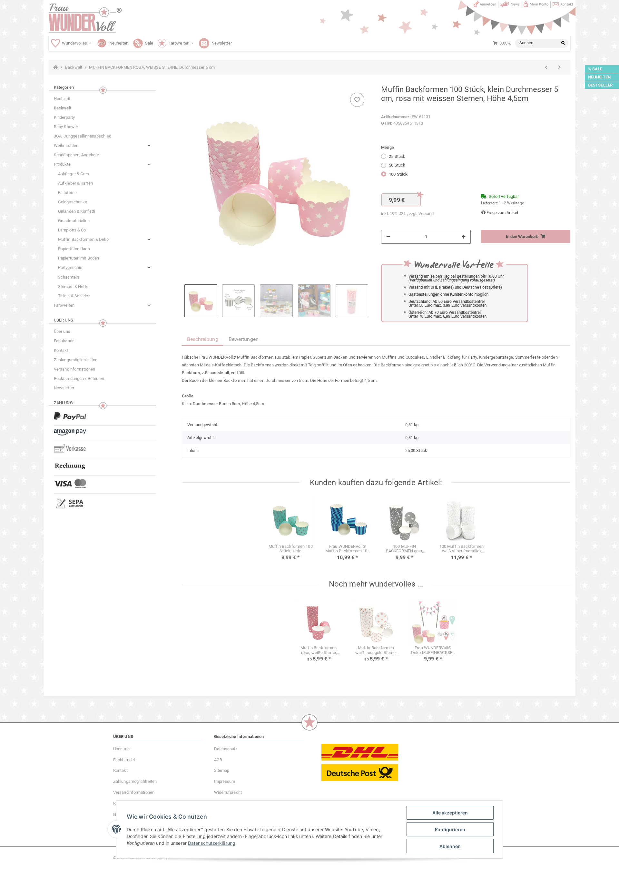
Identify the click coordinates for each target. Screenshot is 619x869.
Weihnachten (66, 145)
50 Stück (397, 165)
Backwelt (62, 108)
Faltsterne (67, 192)
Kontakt (566, 4)
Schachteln (68, 277)
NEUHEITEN (599, 77)
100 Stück (398, 174)
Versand (426, 213)
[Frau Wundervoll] (85, 18)
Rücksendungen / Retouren (79, 378)
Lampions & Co (72, 230)
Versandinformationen (74, 369)
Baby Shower (66, 126)
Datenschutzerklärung (211, 843)
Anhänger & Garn (73, 173)
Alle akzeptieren (450, 812)
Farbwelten (64, 305)
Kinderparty (64, 117)
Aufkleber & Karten (75, 183)
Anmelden (488, 4)
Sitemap (222, 770)
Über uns (62, 331)
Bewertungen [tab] (244, 339)
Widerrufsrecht (228, 792)
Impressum (224, 781)
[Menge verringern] (388, 237)
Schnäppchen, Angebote (76, 154)
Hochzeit (62, 98)
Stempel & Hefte (73, 286)
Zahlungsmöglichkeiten (75, 359)
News (515, 4)
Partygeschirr (70, 267)
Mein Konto (539, 4)
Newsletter (64, 387)
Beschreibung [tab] (202, 339)
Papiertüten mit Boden (78, 258)
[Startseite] (55, 67)
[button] (102, 145)
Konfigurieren (450, 829)
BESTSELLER (600, 85)
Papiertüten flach (74, 248)
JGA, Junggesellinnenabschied (82, 136)
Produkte (62, 164)
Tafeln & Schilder (74, 295)
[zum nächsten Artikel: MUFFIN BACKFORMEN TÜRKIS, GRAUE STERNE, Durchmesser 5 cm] (559, 67)
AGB (218, 759)
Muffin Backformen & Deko (83, 239)
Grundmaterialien (74, 220)
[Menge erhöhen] (463, 237)
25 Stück (397, 156)
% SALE (595, 68)
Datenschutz (226, 748)
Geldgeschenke (72, 201)
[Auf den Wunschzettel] (357, 100)
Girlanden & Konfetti (76, 211)
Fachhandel (64, 340)
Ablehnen (450, 846)
